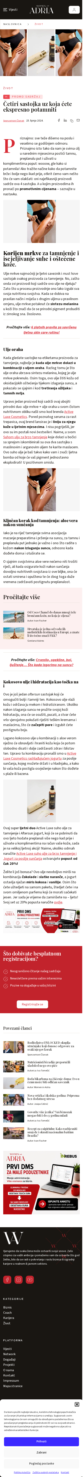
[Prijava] (74, 10)
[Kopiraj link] (71, 120)
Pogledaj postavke (41, 1464)
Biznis (7, 1307)
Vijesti (7, 1349)
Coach (7, 1312)
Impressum (11, 1380)
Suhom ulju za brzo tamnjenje (25, 437)
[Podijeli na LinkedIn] (65, 121)
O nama (8, 1370)
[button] (77, 1404)
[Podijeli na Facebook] (58, 121)
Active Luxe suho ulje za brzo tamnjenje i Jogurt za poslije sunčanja (40, 856)
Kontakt (65, 1472)
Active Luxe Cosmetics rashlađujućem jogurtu (39, 756)
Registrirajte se (32, 1004)
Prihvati (41, 1441)
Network (9, 1354)
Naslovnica (12, 24)
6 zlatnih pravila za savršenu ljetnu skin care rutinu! (50, 330)
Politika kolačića (22, 1472)
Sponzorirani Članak (13, 120)
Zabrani (41, 1452)
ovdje (58, 902)
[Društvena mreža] (7, 1280)
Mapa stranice (13, 1386)
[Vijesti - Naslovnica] (41, 9)
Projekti (9, 1365)
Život (39, 24)
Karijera (8, 1318)
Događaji (9, 1359)
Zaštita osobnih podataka (45, 1472)
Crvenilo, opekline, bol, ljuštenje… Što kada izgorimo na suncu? (41, 662)
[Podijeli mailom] (78, 121)
